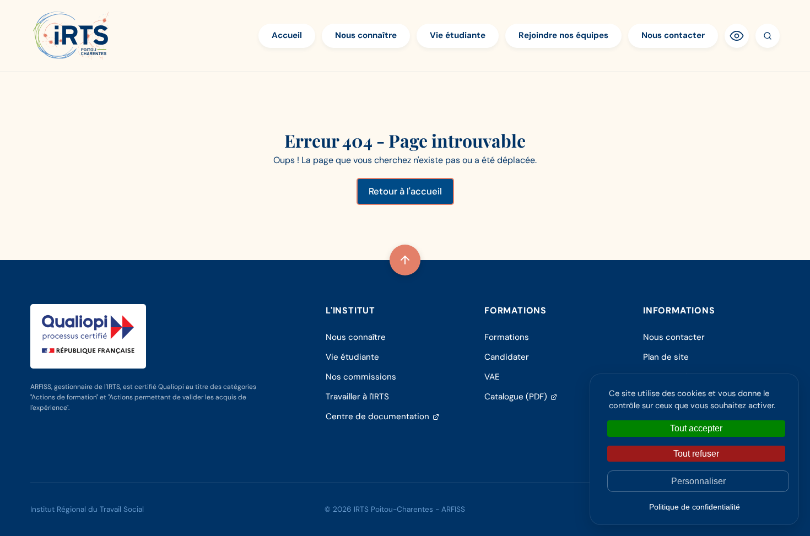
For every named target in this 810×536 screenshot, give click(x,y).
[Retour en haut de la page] (405, 260)
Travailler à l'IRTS (357, 396)
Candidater (506, 356)
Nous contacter (673, 35)
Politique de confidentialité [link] (694, 506)
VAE (492, 376)
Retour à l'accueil (405, 191)
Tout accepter (696, 428)
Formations (506, 337)
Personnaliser (698, 481)
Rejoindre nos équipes (563, 35)
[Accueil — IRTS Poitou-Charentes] (70, 36)
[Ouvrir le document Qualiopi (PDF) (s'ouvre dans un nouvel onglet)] (88, 334)
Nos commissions (361, 376)
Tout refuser (696, 453)
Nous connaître (366, 35)
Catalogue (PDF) (520, 396)
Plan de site (666, 356)
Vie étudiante (457, 35)
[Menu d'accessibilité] (737, 36)
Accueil (287, 35)
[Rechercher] (767, 36)
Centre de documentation (382, 416)
